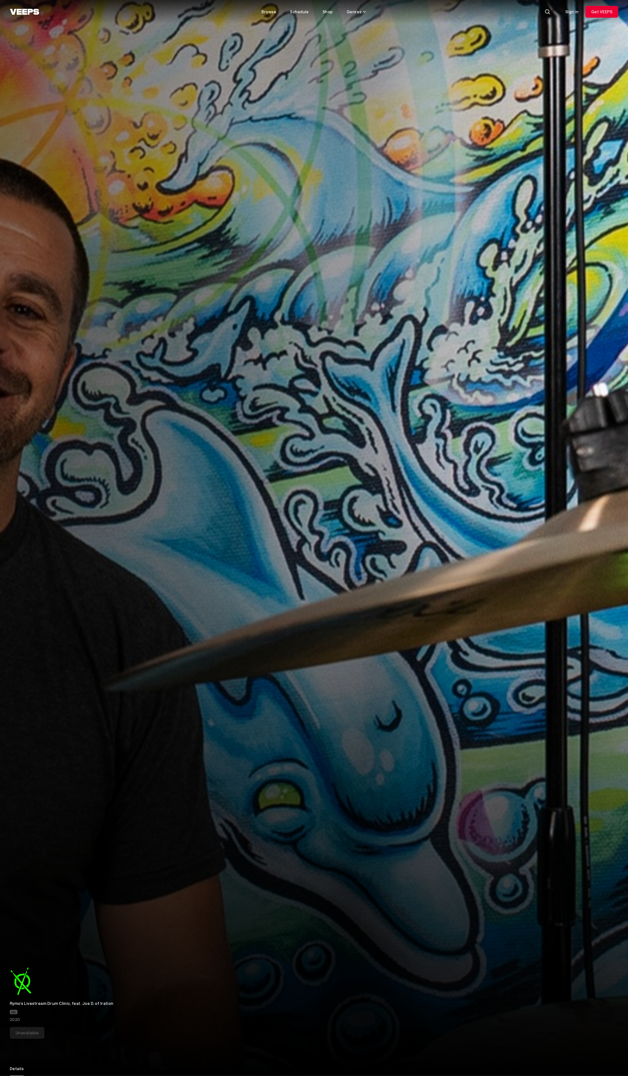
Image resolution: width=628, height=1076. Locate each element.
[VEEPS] (24, 12)
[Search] (547, 12)
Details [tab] (17, 1068)
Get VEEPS (601, 11)
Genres (354, 11)
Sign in (571, 11)
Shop (328, 11)
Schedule (299, 11)
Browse (269, 11)
